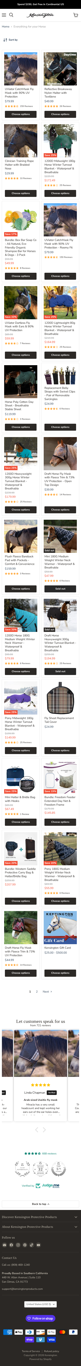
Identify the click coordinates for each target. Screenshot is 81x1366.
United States (38, 1304)
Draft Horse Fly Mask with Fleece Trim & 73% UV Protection (20, 951)
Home (5, 26)
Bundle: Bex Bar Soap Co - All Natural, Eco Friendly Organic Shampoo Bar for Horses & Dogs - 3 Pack (20, 247)
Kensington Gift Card (57, 948)
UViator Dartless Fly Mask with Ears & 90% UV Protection (19, 326)
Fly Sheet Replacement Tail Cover (59, 720)
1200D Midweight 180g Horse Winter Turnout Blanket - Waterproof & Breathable (59, 166)
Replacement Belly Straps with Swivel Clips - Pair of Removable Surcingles (59, 393)
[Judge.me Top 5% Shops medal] (40, 1168)
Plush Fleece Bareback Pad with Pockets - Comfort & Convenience (19, 560)
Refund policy (51, 1351)
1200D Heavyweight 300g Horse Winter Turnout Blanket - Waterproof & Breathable (18, 481)
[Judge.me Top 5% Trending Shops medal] (58, 1168)
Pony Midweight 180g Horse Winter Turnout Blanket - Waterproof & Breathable (19, 723)
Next (46, 991)
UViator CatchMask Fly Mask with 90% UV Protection (19, 92)
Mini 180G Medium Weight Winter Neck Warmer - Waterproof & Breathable (59, 562)
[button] (37, 1129)
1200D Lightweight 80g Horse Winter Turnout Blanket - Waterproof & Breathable (59, 328)
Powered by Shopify (40, 1359)
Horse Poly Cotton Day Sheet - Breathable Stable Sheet (19, 405)
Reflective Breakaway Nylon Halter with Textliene (58, 92)
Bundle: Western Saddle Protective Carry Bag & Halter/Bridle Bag (20, 872)
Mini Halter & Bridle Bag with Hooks (20, 799)
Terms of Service (31, 1351)
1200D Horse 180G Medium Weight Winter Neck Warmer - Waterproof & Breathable (20, 643)
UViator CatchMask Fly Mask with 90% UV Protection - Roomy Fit (58, 243)
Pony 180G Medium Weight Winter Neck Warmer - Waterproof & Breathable (59, 874)
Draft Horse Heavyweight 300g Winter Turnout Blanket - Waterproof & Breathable (60, 643)
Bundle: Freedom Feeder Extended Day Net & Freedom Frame (59, 800)
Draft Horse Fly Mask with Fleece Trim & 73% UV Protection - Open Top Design (59, 479)
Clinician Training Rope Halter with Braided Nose (19, 164)
